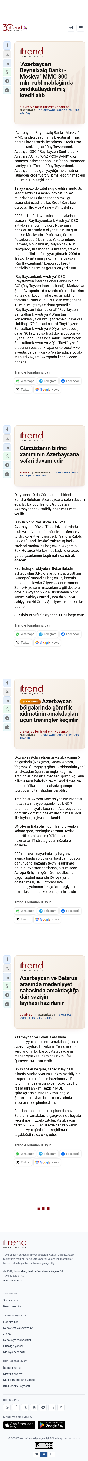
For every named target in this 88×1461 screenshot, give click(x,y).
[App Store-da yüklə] (19, 1425)
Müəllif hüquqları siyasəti (19, 1379)
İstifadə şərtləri (12, 1367)
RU (51, 1454)
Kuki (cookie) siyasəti (16, 1386)
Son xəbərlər (11, 1300)
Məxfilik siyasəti (13, 1374)
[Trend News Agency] (14, 1243)
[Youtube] (34, 1407)
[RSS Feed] (61, 1407)
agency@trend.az (13, 1280)
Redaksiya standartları (17, 1340)
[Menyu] (80, 28)
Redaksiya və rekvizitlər (18, 1328)
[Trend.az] (15, 27)
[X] (25, 1407)
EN (36, 1454)
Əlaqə (7, 1334)
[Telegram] (43, 1407)
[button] (7, 45)
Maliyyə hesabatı (14, 1352)
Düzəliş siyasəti (13, 1346)
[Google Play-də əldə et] (51, 1425)
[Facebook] (16, 1407)
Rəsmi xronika (12, 1306)
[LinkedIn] (52, 1407)
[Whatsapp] (7, 1407)
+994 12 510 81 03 (13, 1275)
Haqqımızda (11, 1322)
